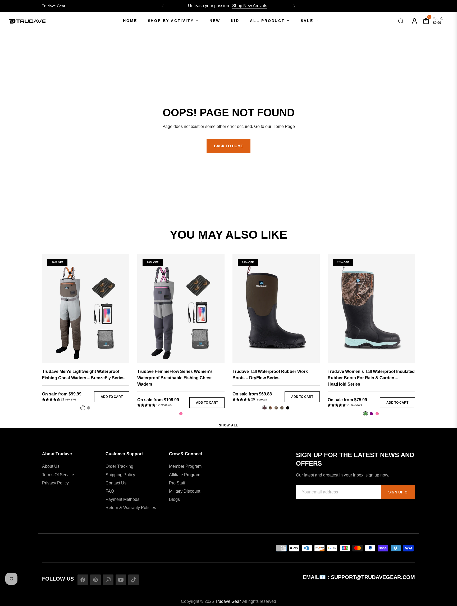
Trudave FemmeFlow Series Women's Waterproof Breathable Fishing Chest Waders (175, 377)
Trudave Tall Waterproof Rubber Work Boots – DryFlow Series (270, 374)
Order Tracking (119, 466)
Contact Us (116, 483)
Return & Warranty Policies (131, 507)
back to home (228, 146)
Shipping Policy (120, 475)
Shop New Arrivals (249, 5)
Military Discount (184, 491)
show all (228, 425)
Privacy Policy (55, 483)
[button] (294, 6)
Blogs (174, 499)
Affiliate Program (184, 475)
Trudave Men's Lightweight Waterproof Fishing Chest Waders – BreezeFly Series (83, 374)
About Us (51, 466)
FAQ (110, 491)
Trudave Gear (53, 6)
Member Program (185, 466)
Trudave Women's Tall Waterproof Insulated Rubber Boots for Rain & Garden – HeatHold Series (371, 377)
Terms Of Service (58, 475)
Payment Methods (122, 499)
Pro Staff (177, 483)
